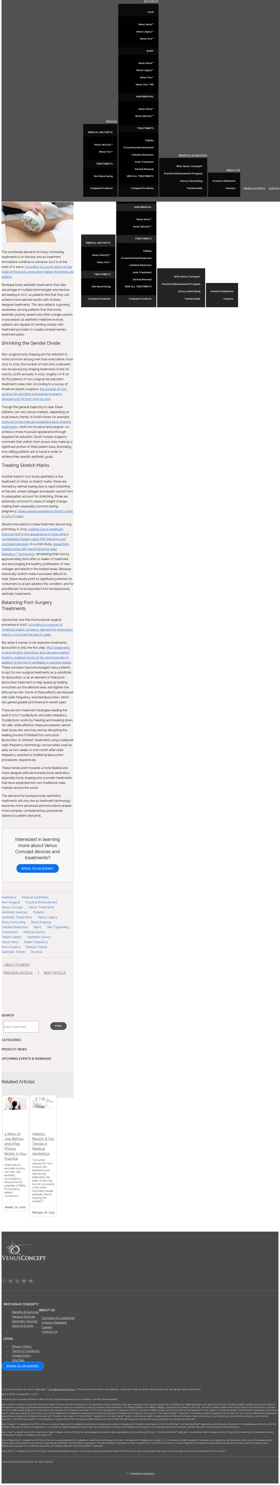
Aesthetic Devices (24, 1321)
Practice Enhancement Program (181, 284)
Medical (109, 231)
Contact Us (50, 1332)
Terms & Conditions (25, 1351)
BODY (150, 50)
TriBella (147, 251)
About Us (231, 280)
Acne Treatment (142, 272)
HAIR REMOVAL (143, 207)
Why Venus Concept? (187, 276)
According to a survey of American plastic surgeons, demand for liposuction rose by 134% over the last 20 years (37, 629)
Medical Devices (23, 1316)
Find (58, 1026)
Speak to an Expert (37, 868)
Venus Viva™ (104, 262)
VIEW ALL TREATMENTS (138, 286)
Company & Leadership (58, 1318)
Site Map (18, 1360)
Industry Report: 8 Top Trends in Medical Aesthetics (43, 1144)
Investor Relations (222, 291)
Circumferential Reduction (136, 258)
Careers (228, 298)
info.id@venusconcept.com (61, 1389)
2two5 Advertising (189, 291)
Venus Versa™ (144, 219)
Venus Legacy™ (145, 31)
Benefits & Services (191, 265)
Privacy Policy (22, 1346)
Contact (272, 298)
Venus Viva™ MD (145, 84)
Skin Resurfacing (101, 286)
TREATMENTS (102, 274)
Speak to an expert (22, 1366)
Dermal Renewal (142, 279)
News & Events (252, 298)
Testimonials (192, 298)
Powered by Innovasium (142, 1473)
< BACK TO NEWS (16, 965)
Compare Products (99, 298)
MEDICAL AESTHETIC (98, 242)
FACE (151, 12)
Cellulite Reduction (140, 265)
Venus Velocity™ (101, 255)
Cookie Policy (21, 1355)
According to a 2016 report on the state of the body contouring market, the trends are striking (38, 272)
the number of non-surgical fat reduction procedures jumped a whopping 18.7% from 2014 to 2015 (34, 394)
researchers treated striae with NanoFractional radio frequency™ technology (35, 549)
